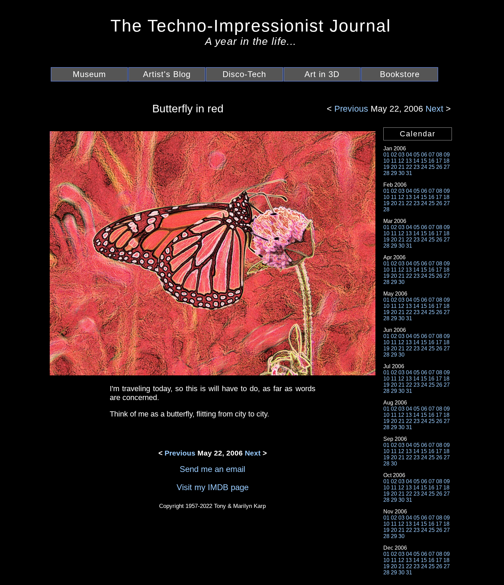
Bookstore (400, 74)
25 (432, 167)
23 (416, 167)
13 (409, 161)
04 (409, 155)
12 (401, 161)
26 (439, 167)
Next (433, 108)
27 (447, 167)
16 (431, 161)
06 (424, 155)
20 (394, 167)
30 (401, 173)
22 (409, 167)
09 (447, 155)
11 (394, 161)
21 (401, 167)
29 (394, 173)
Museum (89, 74)
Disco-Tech (244, 74)
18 (446, 161)
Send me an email (212, 469)
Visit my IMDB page (213, 487)
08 (439, 155)
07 (432, 155)
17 (439, 161)
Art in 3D (321, 74)
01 (386, 155)
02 (394, 155)
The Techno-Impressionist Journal (250, 25)
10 (386, 161)
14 (416, 161)
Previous (352, 108)
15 (424, 161)
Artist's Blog (167, 74)
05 (416, 155)
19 (386, 167)
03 (401, 155)
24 (424, 167)
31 (409, 173)
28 (386, 173)
